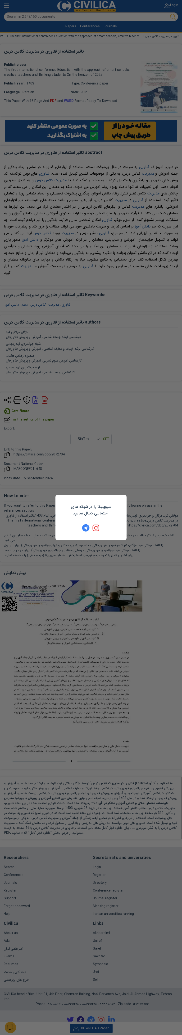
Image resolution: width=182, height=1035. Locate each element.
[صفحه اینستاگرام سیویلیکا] (96, 528)
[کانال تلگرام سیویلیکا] (86, 528)
